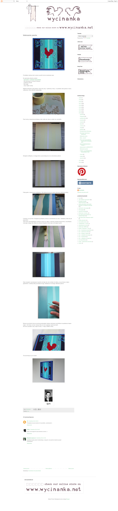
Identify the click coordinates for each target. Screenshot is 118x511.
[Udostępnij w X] (37, 409)
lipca (81, 123)
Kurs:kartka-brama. (83, 221)
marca (81, 154)
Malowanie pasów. (84, 149)
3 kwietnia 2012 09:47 (35, 429)
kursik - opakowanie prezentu (85, 241)
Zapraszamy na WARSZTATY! (86, 147)
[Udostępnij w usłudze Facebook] (38, 409)
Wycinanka (81, 190)
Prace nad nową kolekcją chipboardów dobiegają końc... (85, 141)
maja (81, 127)
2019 (80, 99)
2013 (80, 111)
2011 (80, 160)
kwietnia (82, 129)
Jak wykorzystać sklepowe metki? (86, 217)
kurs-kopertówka (82, 240)
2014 (80, 109)
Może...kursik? (83, 138)
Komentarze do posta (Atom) (34, 470)
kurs (28, 411)
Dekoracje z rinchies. (83, 213)
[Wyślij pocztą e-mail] (34, 409)
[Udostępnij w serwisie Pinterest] (40, 409)
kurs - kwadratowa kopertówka (85, 230)
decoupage (81, 209)
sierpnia (82, 122)
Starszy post (71, 468)
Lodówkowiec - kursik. (83, 223)
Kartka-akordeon (82, 220)
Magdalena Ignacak (31, 438)
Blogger (68, 499)
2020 (80, 97)
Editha (28, 429)
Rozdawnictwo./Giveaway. (85, 131)
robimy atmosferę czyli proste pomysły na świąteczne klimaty (85, 205)
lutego (81, 156)
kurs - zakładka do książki (84, 238)
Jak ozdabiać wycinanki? (84, 199)
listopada (82, 116)
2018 (80, 101)
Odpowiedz (29, 425)
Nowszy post (26, 468)
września (82, 120)
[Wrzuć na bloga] (35, 409)
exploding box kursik (83, 225)
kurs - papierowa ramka (84, 231)
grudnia (82, 114)
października (83, 118)
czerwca (82, 125)
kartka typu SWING (83, 226)
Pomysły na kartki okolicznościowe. (82, 202)
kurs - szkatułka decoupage (85, 235)
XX (27, 421)
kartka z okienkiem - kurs (84, 228)
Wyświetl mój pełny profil (82, 192)
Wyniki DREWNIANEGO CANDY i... (85, 145)
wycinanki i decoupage (84, 208)
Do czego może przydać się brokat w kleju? (85, 215)
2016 (80, 105)
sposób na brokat (82, 211)
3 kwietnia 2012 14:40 (41, 438)
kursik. (80, 243)
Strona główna (49, 468)
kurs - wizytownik (82, 236)
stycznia (82, 158)
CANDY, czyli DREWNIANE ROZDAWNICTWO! (86, 151)
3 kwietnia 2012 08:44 (33, 421)
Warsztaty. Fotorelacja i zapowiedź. (85, 134)
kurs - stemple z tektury (84, 233)
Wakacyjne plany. (83, 136)
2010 (80, 162)
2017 (80, 103)
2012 (80, 112)
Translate (88, 38)
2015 (80, 107)
